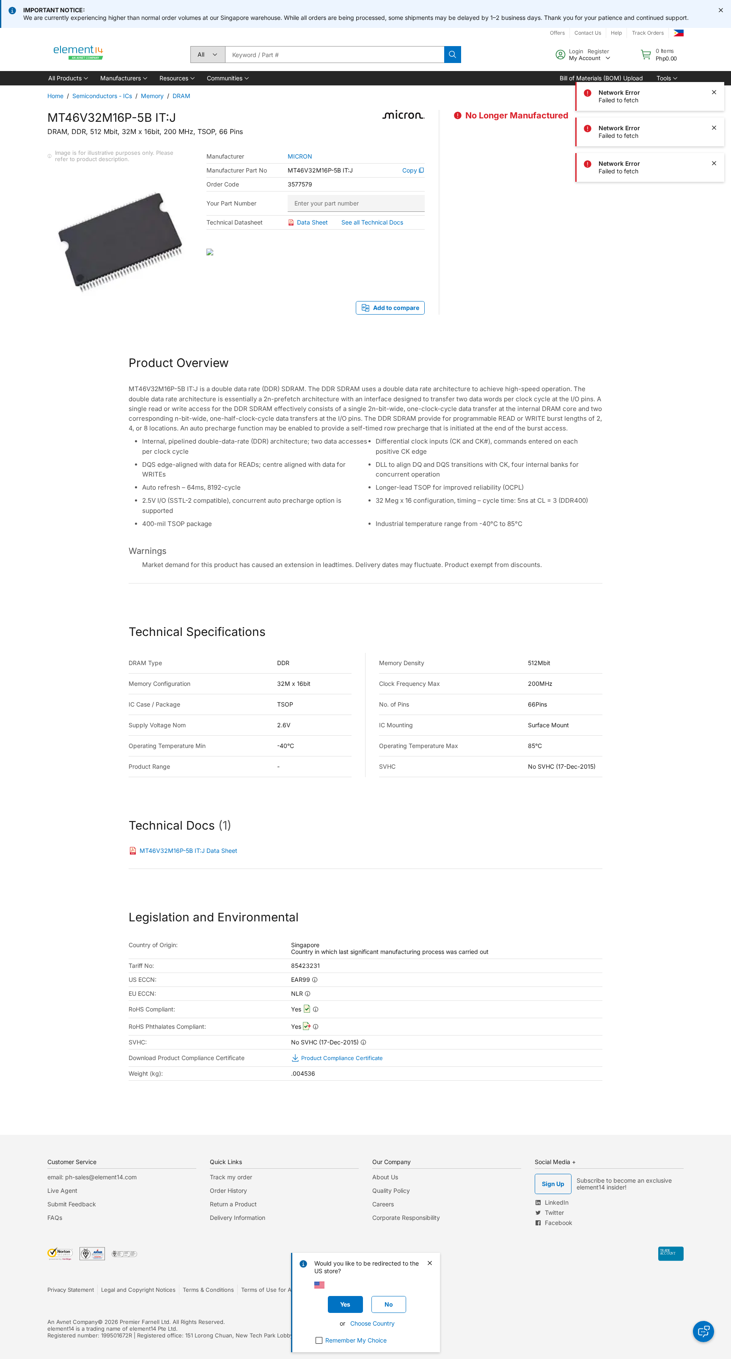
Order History (228, 1190)
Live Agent (62, 1190)
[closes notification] (721, 10)
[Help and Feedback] (703, 1331)
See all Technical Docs (372, 222)
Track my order (231, 1177)
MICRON (300, 156)
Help (616, 33)
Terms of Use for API (268, 1289)
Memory (152, 95)
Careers (383, 1204)
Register (598, 51)
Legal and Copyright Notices (138, 1289)
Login (576, 51)
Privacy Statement (70, 1289)
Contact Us (587, 33)
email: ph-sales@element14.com (92, 1177)
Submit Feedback (71, 1204)
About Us (385, 1177)
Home (55, 95)
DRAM (181, 95)
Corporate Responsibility (406, 1217)
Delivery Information (237, 1217)
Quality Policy (391, 1190)
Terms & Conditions (208, 1289)
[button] (67, 78)
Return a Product (233, 1204)
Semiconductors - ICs (102, 95)
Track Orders (648, 33)
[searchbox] (334, 54)
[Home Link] (78, 54)
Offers (557, 33)
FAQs (54, 1217)
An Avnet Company (72, 1321)
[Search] (452, 54)
